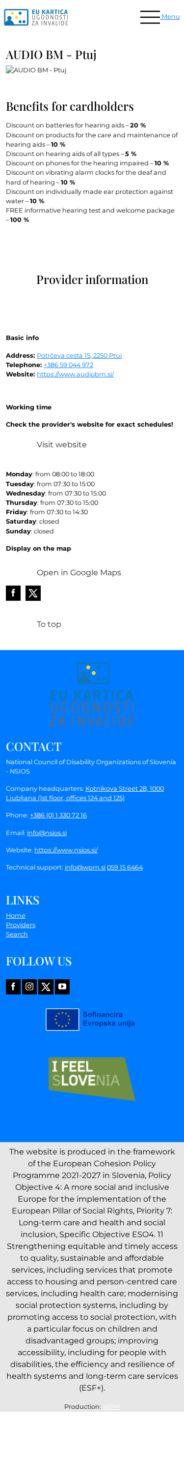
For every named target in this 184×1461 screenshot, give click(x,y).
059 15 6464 (125, 867)
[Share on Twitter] (33, 593)
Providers (20, 925)
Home (16, 915)
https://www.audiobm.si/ (75, 374)
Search (17, 934)
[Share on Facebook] (13, 593)
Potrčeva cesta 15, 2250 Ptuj (79, 355)
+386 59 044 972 (68, 365)
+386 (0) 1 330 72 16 (58, 815)
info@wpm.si (85, 867)
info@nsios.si (47, 833)
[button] (160, 16)
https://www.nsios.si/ (66, 850)
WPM (111, 1406)
